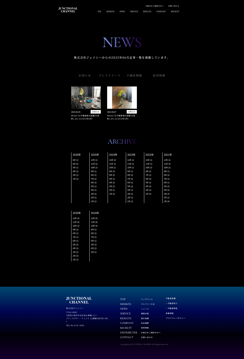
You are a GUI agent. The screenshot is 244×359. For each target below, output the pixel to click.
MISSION (110, 11)
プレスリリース (110, 75)
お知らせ (85, 75)
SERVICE (134, 11)
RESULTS (147, 11)
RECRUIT (175, 11)
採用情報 (159, 75)
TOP (99, 11)
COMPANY (161, 11)
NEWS (122, 11)
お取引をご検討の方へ (155, 6)
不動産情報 (134, 75)
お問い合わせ (173, 6)
